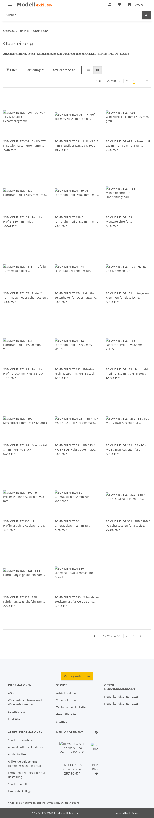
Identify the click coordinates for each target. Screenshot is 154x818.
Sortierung (33, 70)
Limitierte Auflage (20, 791)
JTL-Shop (133, 813)
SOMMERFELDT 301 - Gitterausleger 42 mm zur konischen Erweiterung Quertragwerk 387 (72, 523)
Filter (13, 70)
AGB (11, 693)
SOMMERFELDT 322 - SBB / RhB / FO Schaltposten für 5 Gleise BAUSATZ (128, 523)
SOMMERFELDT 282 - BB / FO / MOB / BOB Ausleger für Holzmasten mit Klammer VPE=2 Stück (127, 447)
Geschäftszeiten (67, 714)
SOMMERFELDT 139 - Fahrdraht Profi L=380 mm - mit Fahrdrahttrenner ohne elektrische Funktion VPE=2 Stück (25, 219)
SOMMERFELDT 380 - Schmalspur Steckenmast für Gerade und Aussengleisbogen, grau (77, 599)
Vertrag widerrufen (77, 676)
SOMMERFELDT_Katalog (113, 53)
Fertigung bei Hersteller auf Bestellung (26, 775)
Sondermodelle (18, 784)
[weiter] (147, 80)
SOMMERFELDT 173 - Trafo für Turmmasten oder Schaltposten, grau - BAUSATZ (24, 295)
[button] (109, 4)
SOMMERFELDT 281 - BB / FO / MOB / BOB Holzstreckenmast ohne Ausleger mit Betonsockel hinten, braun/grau (75, 447)
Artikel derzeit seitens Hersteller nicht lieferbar (24, 763)
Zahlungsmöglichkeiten (71, 707)
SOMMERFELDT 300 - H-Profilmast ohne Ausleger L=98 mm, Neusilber (23, 523)
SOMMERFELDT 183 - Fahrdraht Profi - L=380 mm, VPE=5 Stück (127, 371)
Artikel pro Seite (64, 70)
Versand (74, 802)
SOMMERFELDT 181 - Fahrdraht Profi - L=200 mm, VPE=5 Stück (24, 371)
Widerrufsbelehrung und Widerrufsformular (25, 702)
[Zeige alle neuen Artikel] (96, 732)
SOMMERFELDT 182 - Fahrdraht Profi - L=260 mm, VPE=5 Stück (76, 371)
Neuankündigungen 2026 (121, 696)
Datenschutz (16, 711)
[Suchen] (146, 15)
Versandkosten (66, 700)
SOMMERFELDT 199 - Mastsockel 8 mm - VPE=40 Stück (25, 447)
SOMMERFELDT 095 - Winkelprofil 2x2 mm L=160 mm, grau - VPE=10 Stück (128, 143)
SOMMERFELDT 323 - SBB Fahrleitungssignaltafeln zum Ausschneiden (23, 599)
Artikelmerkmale (67, 693)
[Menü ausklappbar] (10, 2)
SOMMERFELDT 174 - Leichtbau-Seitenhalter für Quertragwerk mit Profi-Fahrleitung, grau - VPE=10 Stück (76, 295)
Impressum (15, 718)
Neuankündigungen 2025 (121, 703)
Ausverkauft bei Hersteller (25, 747)
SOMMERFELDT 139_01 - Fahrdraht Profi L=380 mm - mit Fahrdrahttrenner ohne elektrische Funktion (75, 219)
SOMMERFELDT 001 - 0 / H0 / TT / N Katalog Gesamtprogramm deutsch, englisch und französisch (25, 143)
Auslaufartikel (17, 754)
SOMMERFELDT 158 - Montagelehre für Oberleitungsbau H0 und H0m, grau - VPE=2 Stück (126, 219)
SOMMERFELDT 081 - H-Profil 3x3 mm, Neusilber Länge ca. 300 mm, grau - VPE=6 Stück (76, 143)
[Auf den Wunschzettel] (41, 101)
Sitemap (61, 721)
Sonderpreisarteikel (21, 740)
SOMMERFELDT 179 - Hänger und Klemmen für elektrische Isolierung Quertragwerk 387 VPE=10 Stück (128, 295)
